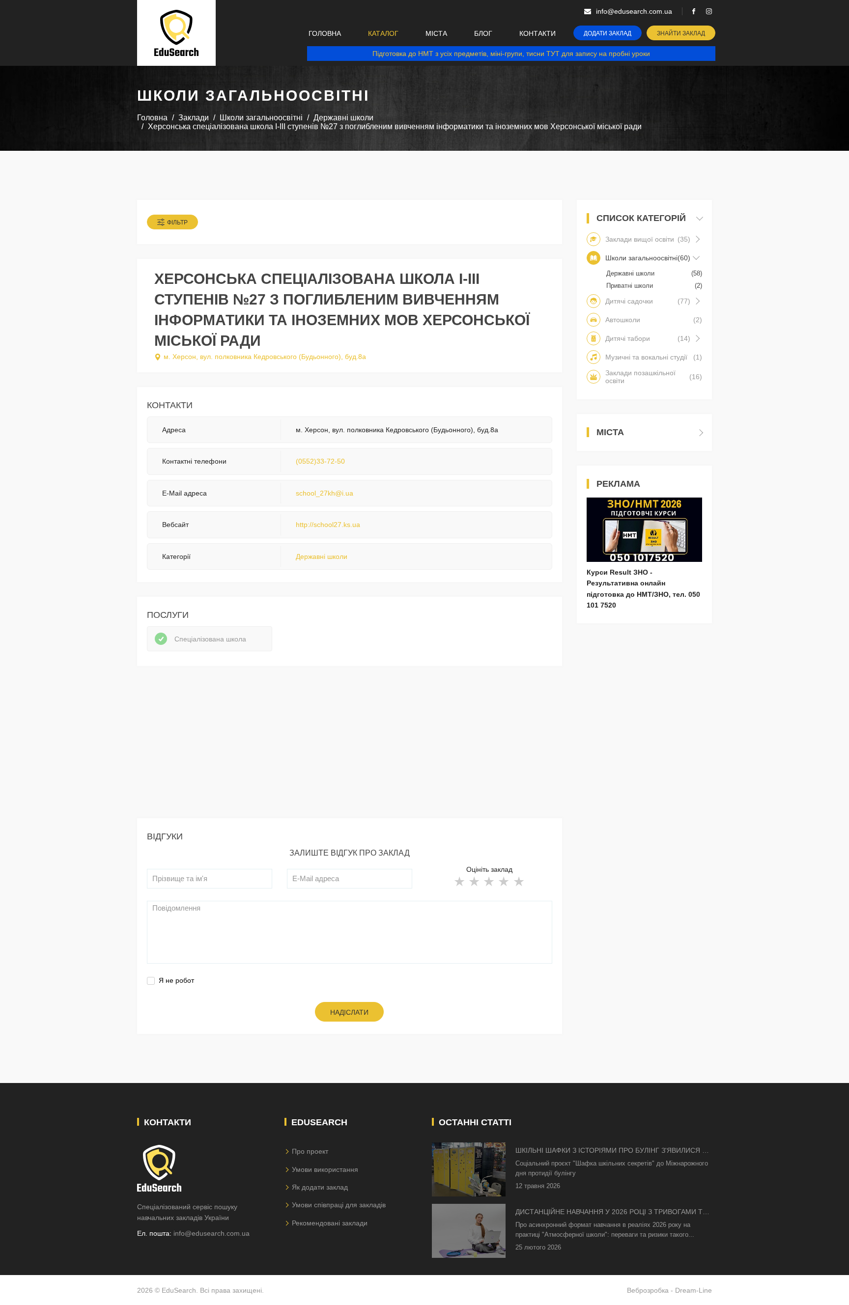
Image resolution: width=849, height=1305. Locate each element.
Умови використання (325, 1169)
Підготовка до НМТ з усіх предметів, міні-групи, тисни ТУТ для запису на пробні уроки (511, 53)
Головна (325, 33)
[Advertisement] (349, 749)
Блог (483, 33)
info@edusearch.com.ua (211, 1233)
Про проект (310, 1151)
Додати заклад (607, 33)
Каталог (383, 33)
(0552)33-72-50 (320, 461)
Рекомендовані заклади (330, 1223)
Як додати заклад (320, 1187)
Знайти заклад (681, 33)
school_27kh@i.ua (324, 493)
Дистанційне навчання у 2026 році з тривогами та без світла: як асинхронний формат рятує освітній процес (611, 1212)
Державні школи (321, 556)
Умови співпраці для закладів (339, 1205)
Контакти (537, 33)
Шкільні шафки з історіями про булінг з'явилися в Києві (611, 1151)
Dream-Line (693, 1290)
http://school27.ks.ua (328, 524)
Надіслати (349, 1012)
